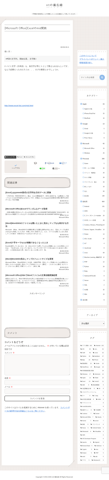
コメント (9, 353)
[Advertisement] (37, 38)
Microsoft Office (11, 157)
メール (8, 387)
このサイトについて (88, 56)
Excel (20, 157)
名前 (7, 378)
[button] (56, 168)
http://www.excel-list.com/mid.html (18, 106)
